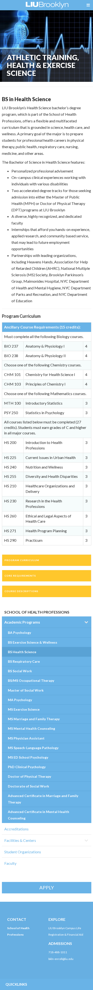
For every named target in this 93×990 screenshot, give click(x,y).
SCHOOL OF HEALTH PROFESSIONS (36, 612)
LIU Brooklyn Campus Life (64, 928)
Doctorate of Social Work (28, 786)
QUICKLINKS (16, 984)
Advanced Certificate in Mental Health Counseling (38, 815)
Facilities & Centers (20, 840)
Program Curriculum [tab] (22, 560)
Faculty (10, 863)
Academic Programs (22, 622)
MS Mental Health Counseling (31, 728)
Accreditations (16, 829)
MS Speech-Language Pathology (33, 748)
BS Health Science (22, 652)
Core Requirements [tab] (20, 575)
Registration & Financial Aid (65, 934)
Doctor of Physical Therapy (29, 776)
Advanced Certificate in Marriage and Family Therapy (43, 799)
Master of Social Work (26, 690)
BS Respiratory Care (24, 661)
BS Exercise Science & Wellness (32, 642)
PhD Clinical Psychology (27, 767)
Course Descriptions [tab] (21, 591)
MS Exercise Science (24, 709)
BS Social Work (20, 671)
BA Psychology (19, 632)
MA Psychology (20, 700)
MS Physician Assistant (26, 738)
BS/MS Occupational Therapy (31, 680)
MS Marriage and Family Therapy (34, 719)
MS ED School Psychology (28, 757)
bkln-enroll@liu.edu (60, 959)
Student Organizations (22, 851)
